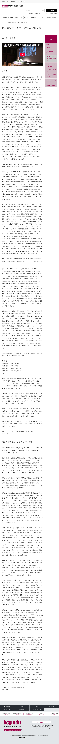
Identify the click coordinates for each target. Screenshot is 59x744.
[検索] (43, 10)
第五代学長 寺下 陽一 (51, 81)
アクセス (46, 13)
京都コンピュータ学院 (6, 714)
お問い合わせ (54, 13)
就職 (21, 17)
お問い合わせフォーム (41, 722)
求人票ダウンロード (7, 706)
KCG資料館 (41, 714)
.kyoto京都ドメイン (22, 709)
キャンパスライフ (41, 17)
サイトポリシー (51, 706)
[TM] (12, 725)
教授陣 (16, 17)
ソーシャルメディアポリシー (7, 709)
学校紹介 (5, 17)
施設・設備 (26, 17)
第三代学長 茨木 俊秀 (51, 70)
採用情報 (22, 706)
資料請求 (38, 13)
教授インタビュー (51, 85)
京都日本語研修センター (17, 714)
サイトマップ (37, 706)
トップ (4, 22)
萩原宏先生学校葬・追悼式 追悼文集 (51, 58)
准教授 (48, 47)
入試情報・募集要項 (51, 17)
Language (51, 10)
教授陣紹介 (9, 22)
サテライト (33, 17)
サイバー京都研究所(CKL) (53, 714)
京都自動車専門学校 (29, 714)
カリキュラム (11, 17)
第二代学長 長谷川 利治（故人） (51, 65)
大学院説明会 (30, 13)
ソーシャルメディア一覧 (37, 709)
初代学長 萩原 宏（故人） (51, 52)
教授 (48, 44)
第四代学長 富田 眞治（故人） (51, 75)
